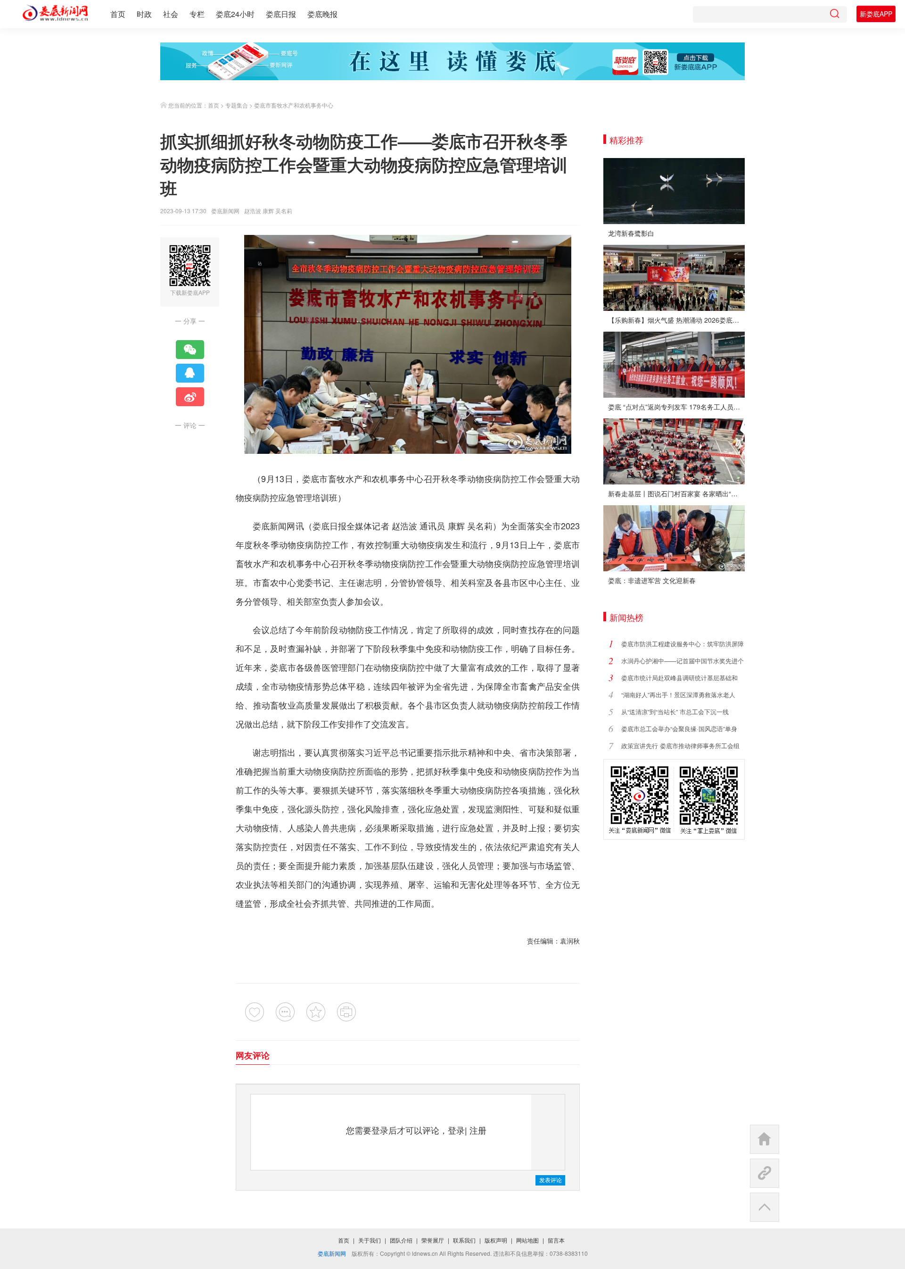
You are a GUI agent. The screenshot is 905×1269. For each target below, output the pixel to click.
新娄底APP (876, 13)
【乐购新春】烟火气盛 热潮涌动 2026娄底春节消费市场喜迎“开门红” (676, 320)
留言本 (556, 1240)
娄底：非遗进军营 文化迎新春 (652, 580)
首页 (117, 13)
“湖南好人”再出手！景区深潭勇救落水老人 (678, 694)
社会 (170, 13)
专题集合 (236, 105)
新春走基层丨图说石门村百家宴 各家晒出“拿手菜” (676, 493)
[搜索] (834, 14)
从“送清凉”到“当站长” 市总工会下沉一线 (675, 711)
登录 (456, 1130)
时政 (144, 13)
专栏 (197, 13)
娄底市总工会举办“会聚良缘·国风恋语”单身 (679, 728)
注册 (477, 1130)
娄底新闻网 (225, 211)
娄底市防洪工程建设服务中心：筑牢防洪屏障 (682, 643)
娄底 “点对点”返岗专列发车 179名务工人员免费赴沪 (676, 406)
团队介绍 (401, 1240)
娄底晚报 (322, 13)
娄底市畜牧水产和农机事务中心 (293, 105)
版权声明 (496, 1240)
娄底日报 (281, 13)
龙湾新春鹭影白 (631, 233)
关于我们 (369, 1240)
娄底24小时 (235, 13)
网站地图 (527, 1240)
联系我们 (464, 1240)
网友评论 (253, 1055)
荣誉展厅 (432, 1240)
